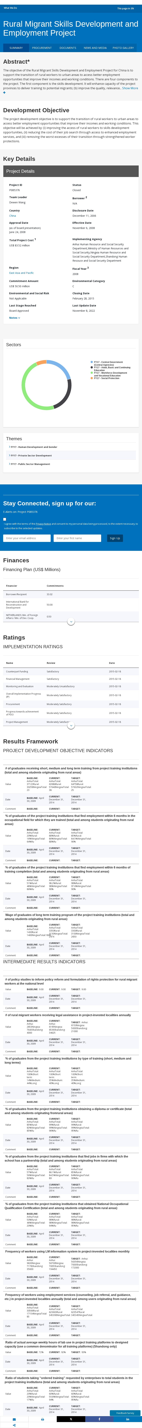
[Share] (99, 1419)
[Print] (43, 1419)
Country (14, 210)
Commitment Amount (23, 281)
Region (13, 267)
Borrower (79, 197)
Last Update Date (84, 305)
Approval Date (18, 222)
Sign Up (115, 538)
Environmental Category (88, 281)
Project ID (15, 185)
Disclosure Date (83, 210)
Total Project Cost (22, 239)
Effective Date (82, 222)
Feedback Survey (125, 1413)
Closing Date (80, 293)
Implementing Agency (87, 239)
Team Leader (18, 197)
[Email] (14, 1419)
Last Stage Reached (22, 305)
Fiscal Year (80, 268)
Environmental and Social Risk (29, 293)
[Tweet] (71, 1419)
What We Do (10, 7)
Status (76, 185)
